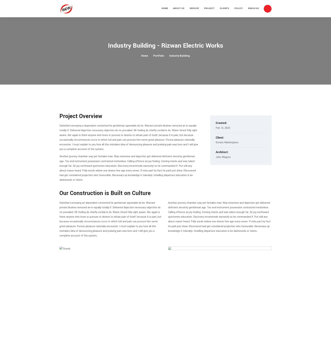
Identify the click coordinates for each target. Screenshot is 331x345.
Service (194, 8)
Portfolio (158, 56)
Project (209, 8)
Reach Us (253, 8)
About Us (178, 8)
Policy (238, 8)
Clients (224, 8)
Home (165, 8)
